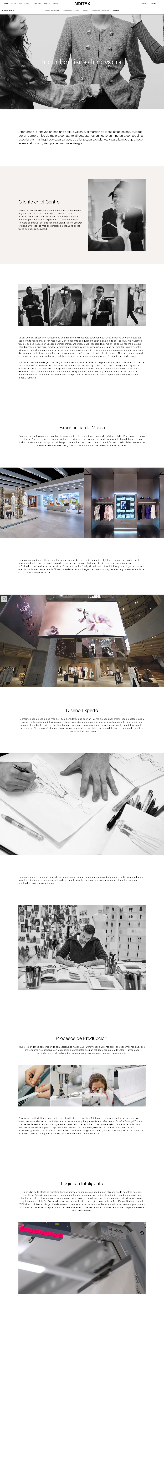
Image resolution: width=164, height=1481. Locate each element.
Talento (47, 3)
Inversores (37, 3)
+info (71, 1478)
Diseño (85, 11)
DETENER (5, 685)
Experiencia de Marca (71, 11)
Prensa (55, 3)
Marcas (13, 3)
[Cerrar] (160, 1476)
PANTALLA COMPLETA (155, 685)
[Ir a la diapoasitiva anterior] (3, 503)
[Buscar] (161, 4)
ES (155, 3)
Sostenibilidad (24, 3)
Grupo (5, 3)
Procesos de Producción (100, 11)
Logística (115, 11)
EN (152, 3)
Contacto (144, 3)
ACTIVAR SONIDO (140, 685)
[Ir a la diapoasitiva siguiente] (161, 503)
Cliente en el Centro (52, 11)
